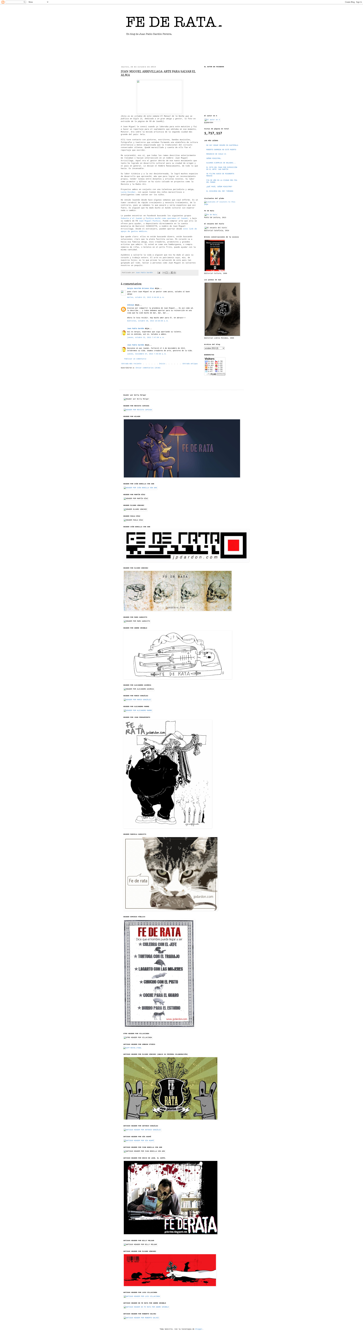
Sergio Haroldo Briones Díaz (140, 288)
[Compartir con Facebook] (172, 272)
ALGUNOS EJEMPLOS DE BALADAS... (221, 163)
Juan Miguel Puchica (150, 221)
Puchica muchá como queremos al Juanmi (167, 218)
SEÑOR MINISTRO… (213, 158)
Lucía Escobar (128, 192)
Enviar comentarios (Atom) (148, 368)
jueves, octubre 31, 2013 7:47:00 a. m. (145, 338)
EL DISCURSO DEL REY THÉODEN (219, 191)
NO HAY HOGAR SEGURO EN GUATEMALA (222, 145)
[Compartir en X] (169, 272)
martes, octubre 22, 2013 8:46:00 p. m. (145, 297)
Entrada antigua (190, 364)
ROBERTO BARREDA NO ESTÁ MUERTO (221, 150)
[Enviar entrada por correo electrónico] (159, 272)
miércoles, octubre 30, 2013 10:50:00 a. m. (147, 321)
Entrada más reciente (131, 364)
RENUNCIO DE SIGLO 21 (216, 154)
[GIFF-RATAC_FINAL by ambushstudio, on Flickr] (132, 1048)
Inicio (162, 364)
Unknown (130, 305)
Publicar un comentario (135, 359)
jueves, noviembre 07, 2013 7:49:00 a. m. (146, 354)
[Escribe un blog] (166, 272)
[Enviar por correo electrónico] (163, 272)
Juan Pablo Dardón (135, 329)
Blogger (198, 1329)
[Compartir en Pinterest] (174, 272)
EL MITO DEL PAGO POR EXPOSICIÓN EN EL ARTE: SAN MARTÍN (221, 168)
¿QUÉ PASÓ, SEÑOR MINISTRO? (219, 187)
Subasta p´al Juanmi (131, 218)
